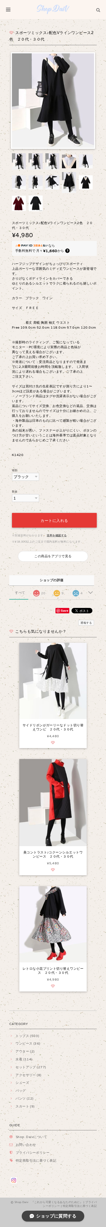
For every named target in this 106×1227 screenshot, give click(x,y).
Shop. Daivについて (31, 1137)
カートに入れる (54, 520)
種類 (15, 470)
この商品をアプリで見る (52, 556)
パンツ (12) (24, 1098)
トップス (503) (27, 1036)
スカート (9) (25, 1106)
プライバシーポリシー (33, 1152)
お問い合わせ (26, 1145)
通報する (86, 623)
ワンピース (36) (27, 1043)
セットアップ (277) (30, 1067)
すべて (20, 592)
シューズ (22, 1083)
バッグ (20, 1090)
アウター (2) (25, 1051)
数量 (15, 491)
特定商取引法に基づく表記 (36, 1160)
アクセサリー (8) (28, 1075)
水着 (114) (24, 1059)
